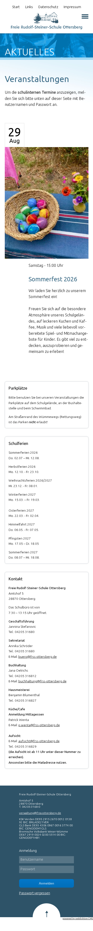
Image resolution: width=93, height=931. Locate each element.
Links (29, 7)
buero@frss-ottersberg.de (37, 656)
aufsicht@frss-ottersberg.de (39, 741)
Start (16, 7)
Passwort (28, 869)
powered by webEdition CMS (77, 918)
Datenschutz (48, 7)
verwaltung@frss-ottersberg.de (40, 812)
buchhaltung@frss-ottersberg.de (42, 681)
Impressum (72, 7)
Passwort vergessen (34, 893)
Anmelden (46, 883)
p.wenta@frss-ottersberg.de (39, 725)
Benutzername (32, 859)
